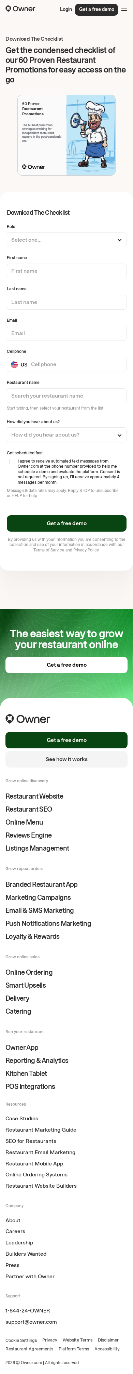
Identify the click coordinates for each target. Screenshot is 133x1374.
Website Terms (77, 1340)
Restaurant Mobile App (34, 1163)
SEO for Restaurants (30, 1141)
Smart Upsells (25, 985)
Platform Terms (74, 1348)
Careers (15, 1231)
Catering (18, 1011)
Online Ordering (29, 972)
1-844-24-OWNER (27, 1310)
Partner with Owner (30, 1276)
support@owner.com (31, 1322)
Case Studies (21, 1118)
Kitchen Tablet (26, 1073)
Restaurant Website (34, 796)
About (12, 1220)
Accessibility (107, 1348)
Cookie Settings (21, 1340)
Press (12, 1265)
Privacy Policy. (86, 550)
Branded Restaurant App (41, 884)
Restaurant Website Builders (41, 1186)
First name (17, 257)
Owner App (22, 1047)
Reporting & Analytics (36, 1060)
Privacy (49, 1340)
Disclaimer (108, 1340)
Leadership (19, 1242)
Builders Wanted (25, 1254)
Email (12, 320)
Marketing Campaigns (38, 897)
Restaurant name (23, 382)
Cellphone (16, 351)
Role (11, 226)
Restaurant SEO (28, 809)
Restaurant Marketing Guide (40, 1129)
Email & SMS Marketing (39, 910)
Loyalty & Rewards (32, 936)
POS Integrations (30, 1086)
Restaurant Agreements (29, 1348)
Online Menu (24, 822)
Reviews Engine (28, 835)
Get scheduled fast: (25, 453)
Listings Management (37, 848)
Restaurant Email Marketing (40, 1152)
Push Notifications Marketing (48, 923)
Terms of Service (48, 550)
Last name (17, 288)
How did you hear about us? (33, 421)
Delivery (17, 998)
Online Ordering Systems (36, 1174)
